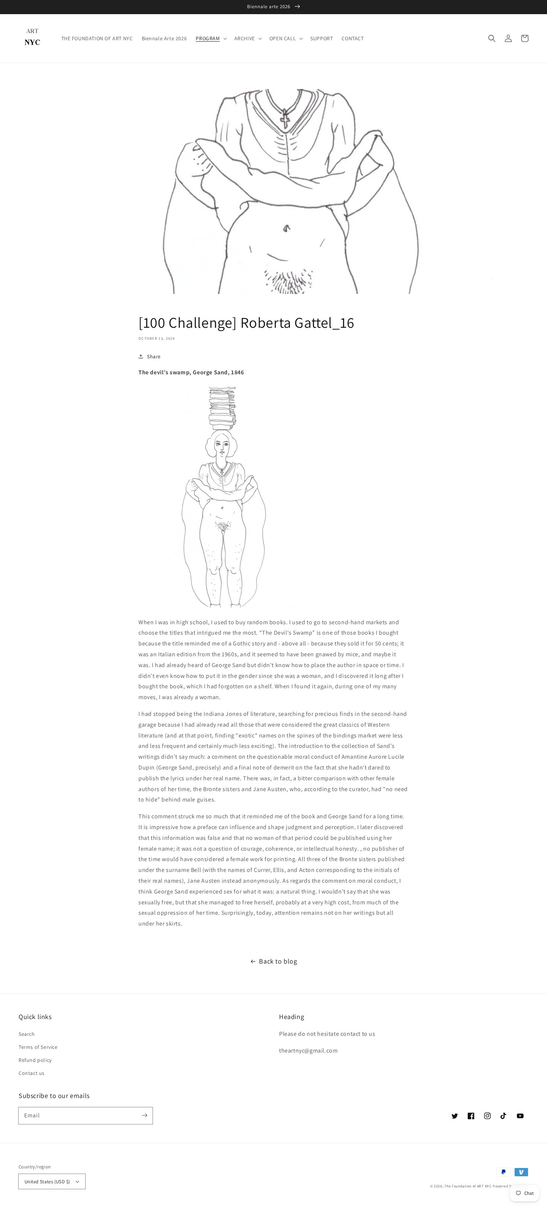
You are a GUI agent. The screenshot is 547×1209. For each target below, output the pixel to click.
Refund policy (35, 1060)
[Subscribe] (144, 1115)
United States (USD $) (47, 1181)
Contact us (32, 1073)
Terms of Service (38, 1047)
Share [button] (154, 356)
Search (27, 1034)
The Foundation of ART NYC (468, 1186)
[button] (492, 38)
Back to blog (278, 961)
